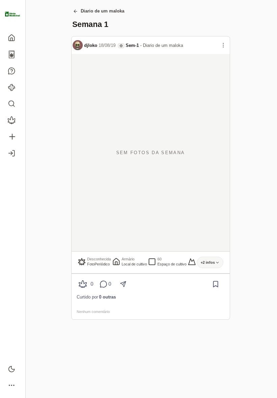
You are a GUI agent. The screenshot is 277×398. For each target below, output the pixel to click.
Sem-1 (132, 45)
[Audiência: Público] (121, 45)
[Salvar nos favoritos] (216, 284)
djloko (90, 45)
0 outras (107, 297)
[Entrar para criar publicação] (13, 136)
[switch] (13, 368)
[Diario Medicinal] (12, 14)
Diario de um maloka (102, 10)
